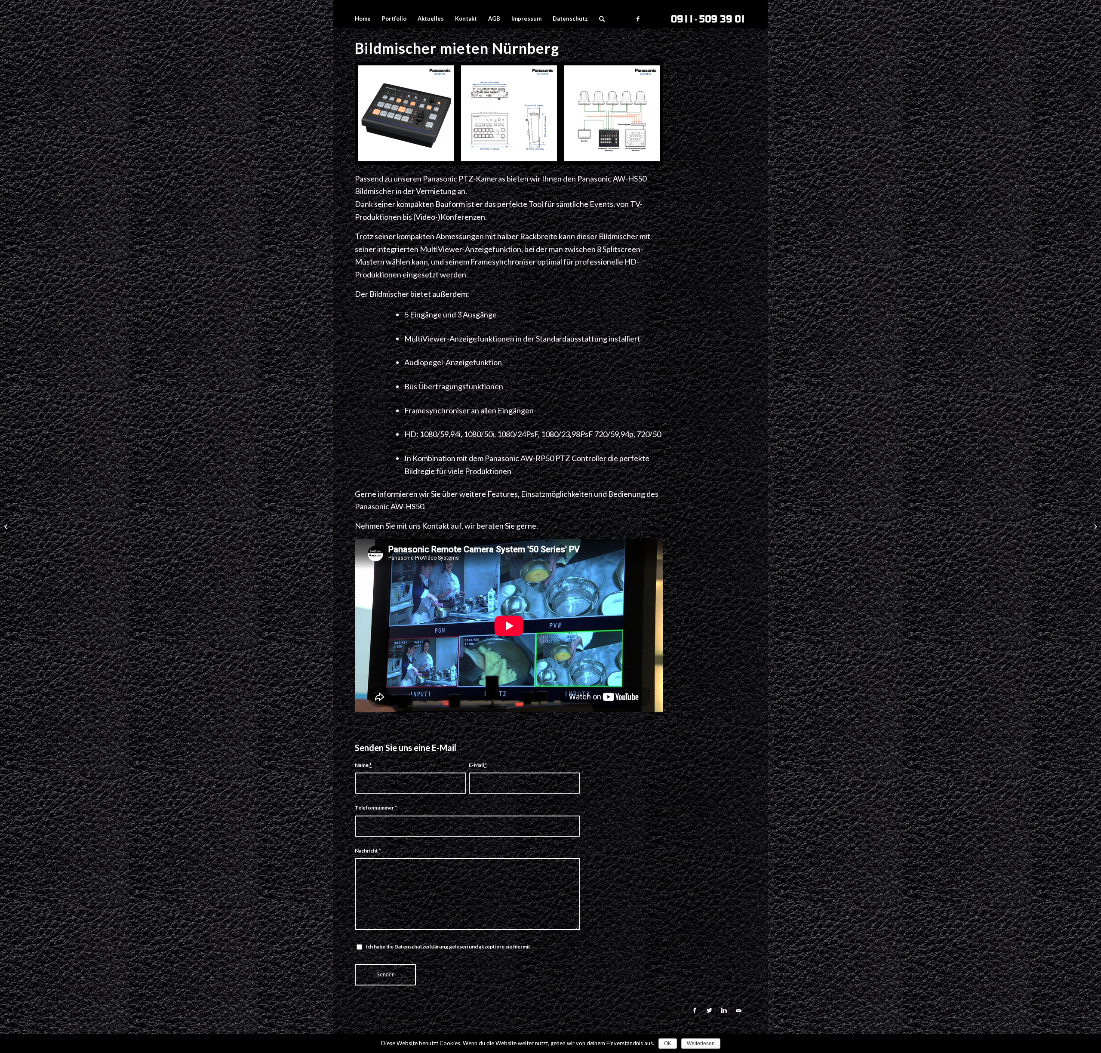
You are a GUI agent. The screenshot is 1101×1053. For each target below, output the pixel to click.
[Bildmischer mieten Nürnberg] (509, 113)
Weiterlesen (701, 1044)
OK (667, 1044)
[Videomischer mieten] (611, 113)
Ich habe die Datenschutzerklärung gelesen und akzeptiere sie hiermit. (449, 946)
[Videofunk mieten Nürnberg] (1094, 526)
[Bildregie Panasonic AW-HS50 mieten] (406, 113)
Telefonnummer (376, 807)
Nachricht (368, 850)
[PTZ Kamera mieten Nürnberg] (6, 526)
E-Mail (478, 765)
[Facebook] (637, 18)
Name (363, 765)
